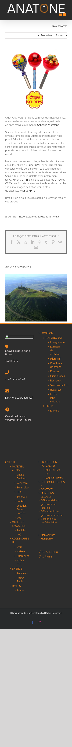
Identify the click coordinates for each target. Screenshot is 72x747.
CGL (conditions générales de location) (50, 504)
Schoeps (22, 496)
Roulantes (56, 389)
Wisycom (22, 483)
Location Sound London (22, 509)
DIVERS (50, 406)
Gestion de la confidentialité (49, 520)
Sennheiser (22, 487)
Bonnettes (56, 380)
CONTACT (47, 489)
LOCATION (47, 333)
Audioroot (22, 573)
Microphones (56, 376)
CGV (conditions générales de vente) (52, 513)
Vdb (19, 517)
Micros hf (55, 358)
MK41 (32, 190)
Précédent (47, 35)
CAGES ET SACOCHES (19, 524)
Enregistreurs (56, 342)
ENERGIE (17, 568)
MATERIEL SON (54, 337)
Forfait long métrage (55, 398)
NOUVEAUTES (54, 478)
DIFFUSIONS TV (52, 472)
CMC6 (58, 179)
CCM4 (12, 179)
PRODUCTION (49, 462)
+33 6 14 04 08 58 (15, 379)
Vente (56, 217)
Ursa (19, 546)
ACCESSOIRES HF (20, 540)
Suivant (60, 35)
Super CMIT (34, 165)
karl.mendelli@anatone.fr (19, 397)
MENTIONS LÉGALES (47, 495)
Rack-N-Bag (21, 532)
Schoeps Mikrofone (48, 125)
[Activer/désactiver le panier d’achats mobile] (60, 14)
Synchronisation (56, 385)
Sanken (21, 501)
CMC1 (8, 183)
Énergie (54, 410)
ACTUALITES (48, 465)
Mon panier (47, 538)
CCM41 (24, 179)
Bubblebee (22, 556)
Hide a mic (20, 562)
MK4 (22, 190)
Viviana (21, 551)
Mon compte (48, 535)
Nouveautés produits (29, 217)
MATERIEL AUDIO (18, 468)
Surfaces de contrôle (55, 350)
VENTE (11, 462)
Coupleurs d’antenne (56, 365)
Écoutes (54, 371)
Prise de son (46, 217)
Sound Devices (21, 476)
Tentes (20, 590)
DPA (19, 492)
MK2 (38, 168)
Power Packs (20, 579)
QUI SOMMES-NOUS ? (53, 484)
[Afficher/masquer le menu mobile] (65, 14)
